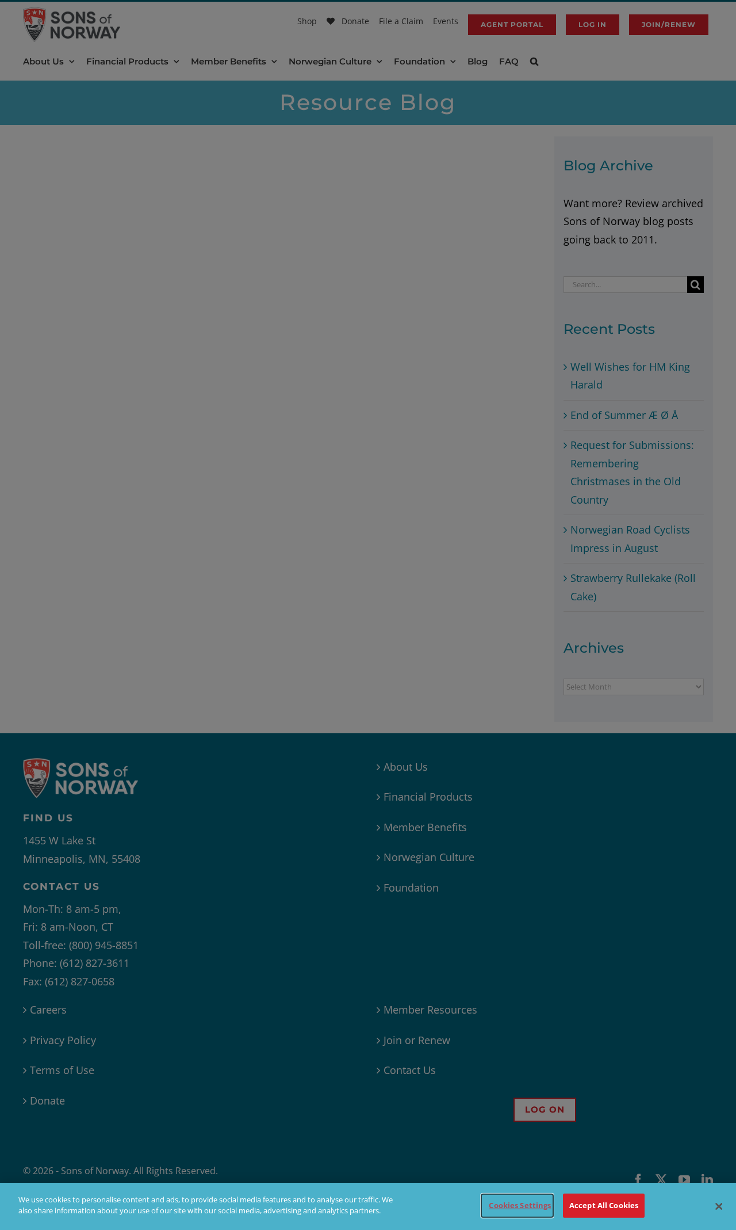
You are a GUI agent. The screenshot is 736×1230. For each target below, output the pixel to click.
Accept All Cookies (603, 1205)
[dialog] (368, 1206)
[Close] (718, 1206)
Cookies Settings (520, 1205)
